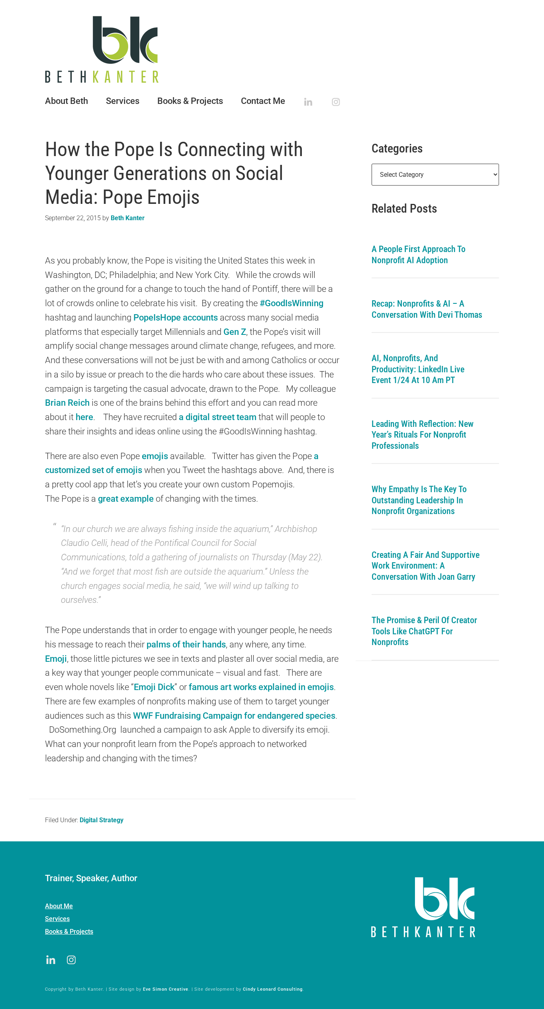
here (84, 417)
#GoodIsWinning (291, 303)
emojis (154, 456)
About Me (59, 906)
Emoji (56, 659)
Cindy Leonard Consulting (273, 989)
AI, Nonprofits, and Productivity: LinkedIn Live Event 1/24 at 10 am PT (418, 369)
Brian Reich (67, 403)
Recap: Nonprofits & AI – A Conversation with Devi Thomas (427, 309)
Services (57, 919)
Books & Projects (69, 931)
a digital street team (217, 417)
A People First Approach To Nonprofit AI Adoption (419, 254)
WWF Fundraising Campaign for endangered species (234, 716)
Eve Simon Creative (165, 989)
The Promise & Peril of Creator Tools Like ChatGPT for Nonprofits (424, 631)
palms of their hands (186, 644)
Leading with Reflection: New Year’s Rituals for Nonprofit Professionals (423, 435)
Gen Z (234, 332)
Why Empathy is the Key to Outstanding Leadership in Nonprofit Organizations (419, 500)
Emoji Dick (154, 687)
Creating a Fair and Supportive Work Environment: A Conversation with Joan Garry (425, 566)
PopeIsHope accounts (175, 318)
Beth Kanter (272, 49)
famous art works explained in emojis (261, 687)
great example (127, 499)
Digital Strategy (101, 820)
